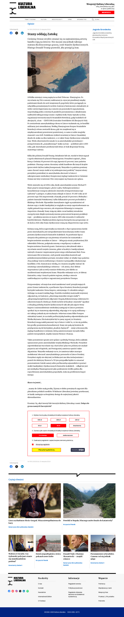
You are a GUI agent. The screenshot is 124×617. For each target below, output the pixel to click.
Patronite (101, 601)
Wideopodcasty (57, 19)
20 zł (58, 425)
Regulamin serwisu (74, 584)
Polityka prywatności (75, 588)
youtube (13, 591)
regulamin (46, 444)
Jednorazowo (68, 435)
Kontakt (41, 588)
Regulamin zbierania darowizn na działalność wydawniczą (76, 594)
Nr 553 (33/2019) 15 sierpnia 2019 (39, 29)
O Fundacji (41, 601)
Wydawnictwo (82, 19)
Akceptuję (43, 444)
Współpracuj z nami (105, 588)
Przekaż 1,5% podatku (106, 596)
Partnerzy (101, 584)
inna (77, 425)
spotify (27, 591)
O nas (40, 584)
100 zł (77, 420)
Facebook (11, 33)
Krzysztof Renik (69, 524)
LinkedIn (22, 33)
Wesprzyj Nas (103, 592)
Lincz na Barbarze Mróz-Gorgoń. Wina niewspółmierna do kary (35, 521)
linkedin (24, 591)
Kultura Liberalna (22, 8)
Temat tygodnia (30, 19)
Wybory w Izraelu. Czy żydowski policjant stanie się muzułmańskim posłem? (20, 557)
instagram (16, 591)
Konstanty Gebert (15, 565)
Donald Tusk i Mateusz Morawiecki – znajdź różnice (73, 556)
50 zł (39, 425)
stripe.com (78, 450)
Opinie (70, 19)
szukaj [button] (97, 19)
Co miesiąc (43, 435)
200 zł (58, 420)
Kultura (43, 19)
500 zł (40, 420)
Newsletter (42, 592)
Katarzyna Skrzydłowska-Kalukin (21, 527)
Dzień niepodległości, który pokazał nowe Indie (48, 555)
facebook (9, 591)
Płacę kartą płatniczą (46, 450)
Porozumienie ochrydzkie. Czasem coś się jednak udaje (102, 556)
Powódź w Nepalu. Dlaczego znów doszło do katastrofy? (88, 520)
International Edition (45, 596)
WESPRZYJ (106, 12)
